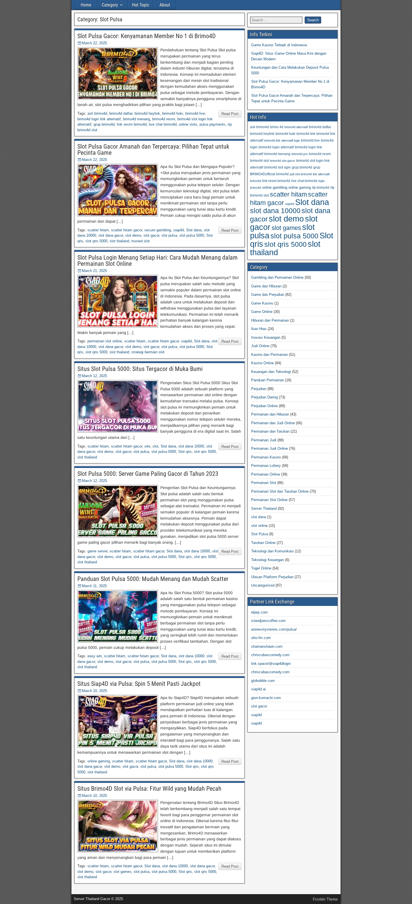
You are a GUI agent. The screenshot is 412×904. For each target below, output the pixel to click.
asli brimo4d (97, 113)
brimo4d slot (259, 160)
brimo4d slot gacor (282, 160)
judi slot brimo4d (301, 174)
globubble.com (263, 681)
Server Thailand (264, 508)
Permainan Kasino (266, 457)
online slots (188, 124)
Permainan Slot (263, 483)
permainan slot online (104, 341)
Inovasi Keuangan (265, 337)
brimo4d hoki (172, 113)
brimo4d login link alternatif (99, 119)
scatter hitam (98, 230)
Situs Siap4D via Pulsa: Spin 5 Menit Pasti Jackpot (139, 683)
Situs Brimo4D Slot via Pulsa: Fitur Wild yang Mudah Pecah (149, 788)
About (164, 5)
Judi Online (260, 346)
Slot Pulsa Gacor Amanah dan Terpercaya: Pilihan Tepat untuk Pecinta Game (153, 149)
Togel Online (261, 568)
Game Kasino (262, 303)
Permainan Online (265, 474)
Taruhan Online (263, 543)
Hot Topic (140, 5)
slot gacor (151, 235)
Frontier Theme (325, 899)
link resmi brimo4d (132, 124)
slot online (259, 526)
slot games (122, 872)
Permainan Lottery (266, 465)
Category (110, 5)
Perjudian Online (264, 406)
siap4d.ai (258, 689)
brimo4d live (195, 113)
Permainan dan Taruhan (270, 431)
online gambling (274, 187)
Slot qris (185, 451)
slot (155, 446)
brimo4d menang (136, 119)
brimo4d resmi (163, 119)
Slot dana (194, 230)
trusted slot (140, 241)
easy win (94, 656)
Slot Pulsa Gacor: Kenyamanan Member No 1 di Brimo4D (146, 36)
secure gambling (157, 230)
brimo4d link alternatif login (282, 140)
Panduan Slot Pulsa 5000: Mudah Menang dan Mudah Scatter (152, 578)
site (147, 446)
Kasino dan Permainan (269, 354)
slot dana (258, 517)
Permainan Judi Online (269, 448)
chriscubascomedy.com (270, 655)
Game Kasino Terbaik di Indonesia (279, 45)
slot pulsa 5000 (191, 235)
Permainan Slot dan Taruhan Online (280, 491)
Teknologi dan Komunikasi (272, 551)
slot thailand (119, 241)
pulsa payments (212, 124)
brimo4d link (306, 133)
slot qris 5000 (96, 241)
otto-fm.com (261, 638)
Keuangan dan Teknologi (271, 372)
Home (86, 5)
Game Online (261, 312)
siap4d (178, 230)
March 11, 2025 (94, 586)
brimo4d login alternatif (276, 147)
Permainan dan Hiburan (270, 414)
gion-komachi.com (266, 698)
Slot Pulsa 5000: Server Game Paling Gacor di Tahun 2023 (147, 473)
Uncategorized (262, 585)
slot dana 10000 (191, 446)
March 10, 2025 (94, 691)
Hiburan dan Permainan (270, 320)
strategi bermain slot (148, 352)
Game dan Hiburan (266, 286)
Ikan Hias (259, 329)
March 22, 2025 (94, 43)
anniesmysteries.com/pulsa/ (274, 629)
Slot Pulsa (259, 534)
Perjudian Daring (264, 397)
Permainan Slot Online (269, 500)
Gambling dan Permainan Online (277, 277)
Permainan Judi (263, 440)
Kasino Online (262, 363)
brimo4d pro (299, 154)
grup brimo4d (104, 124)
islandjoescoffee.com (268, 621)
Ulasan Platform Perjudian (272, 577)
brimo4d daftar (120, 113)
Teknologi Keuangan (267, 560)
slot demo (133, 235)
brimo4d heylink (147, 113)
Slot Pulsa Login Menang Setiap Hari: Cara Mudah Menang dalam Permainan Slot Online (157, 260)
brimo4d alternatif (296, 127)
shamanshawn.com (267, 646)
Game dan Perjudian (267, 294)
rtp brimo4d (320, 187)
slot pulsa (169, 235)
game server (97, 551)
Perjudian (258, 389)
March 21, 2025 (94, 271)
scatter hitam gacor (126, 230)
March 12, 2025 (94, 376)
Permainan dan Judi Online (273, 423)
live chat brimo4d (163, 124)
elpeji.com (259, 612)
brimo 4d (276, 127)
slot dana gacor (110, 235)
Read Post (230, 114)
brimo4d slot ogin (277, 167)
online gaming (98, 761)
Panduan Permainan (267, 380)
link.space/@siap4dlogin (271, 663)
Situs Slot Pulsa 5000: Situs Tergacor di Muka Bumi (140, 368)
